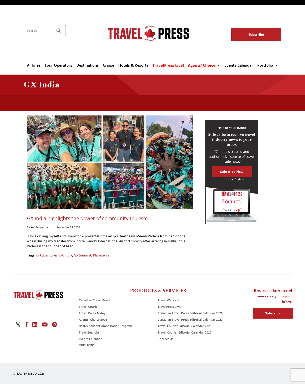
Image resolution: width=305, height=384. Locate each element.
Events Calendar (238, 65)
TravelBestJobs (89, 332)
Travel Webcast (168, 300)
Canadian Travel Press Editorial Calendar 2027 (190, 319)
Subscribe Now (231, 171)
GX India (65, 255)
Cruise (108, 65)
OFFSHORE (86, 345)
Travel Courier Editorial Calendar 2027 (184, 332)
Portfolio (265, 65)
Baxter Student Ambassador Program (105, 326)
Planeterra (101, 255)
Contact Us (165, 339)
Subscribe (256, 34)
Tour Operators (58, 65)
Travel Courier (89, 307)
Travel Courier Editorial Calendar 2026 (184, 326)
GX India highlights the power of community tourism (87, 218)
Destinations (87, 65)
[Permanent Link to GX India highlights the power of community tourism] (110, 162)
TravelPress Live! (169, 307)
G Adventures (47, 255)
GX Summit (82, 255)
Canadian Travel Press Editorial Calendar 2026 (190, 313)
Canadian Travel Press (94, 300)
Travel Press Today (92, 313)
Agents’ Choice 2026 (93, 319)
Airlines (33, 65)
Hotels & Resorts (133, 65)
